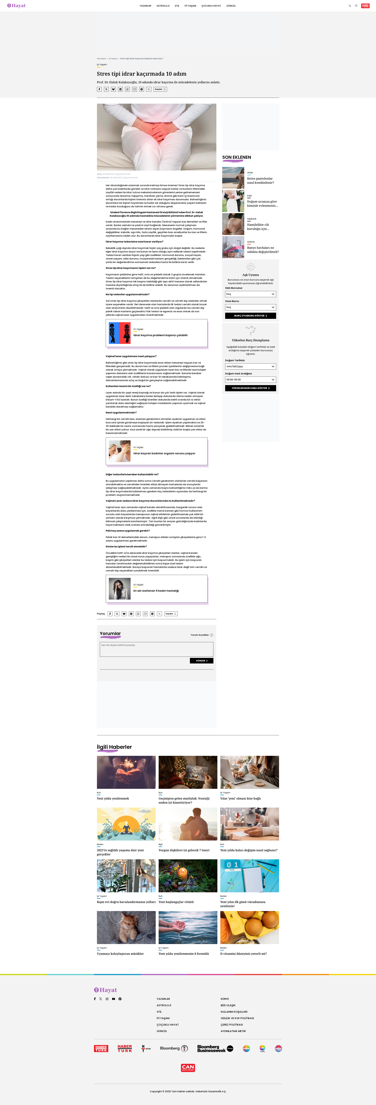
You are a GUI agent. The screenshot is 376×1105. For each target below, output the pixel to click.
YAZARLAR (163, 999)
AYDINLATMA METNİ (233, 1031)
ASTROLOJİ (164, 1005)
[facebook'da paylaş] (99, 89)
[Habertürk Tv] (125, 1048)
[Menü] (356, 6)
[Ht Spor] (146, 1048)
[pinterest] (120, 999)
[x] (100, 999)
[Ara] (349, 6)
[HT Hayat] (188, 990)
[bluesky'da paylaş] (113, 89)
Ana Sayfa (101, 58)
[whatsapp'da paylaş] (127, 89)
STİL (159, 1012)
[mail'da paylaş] (134, 89)
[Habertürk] (101, 1048)
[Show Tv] (246, 1048)
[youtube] (113, 999)
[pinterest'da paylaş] (141, 89)
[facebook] (95, 999)
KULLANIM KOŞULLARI (234, 1012)
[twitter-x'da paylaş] (106, 89)
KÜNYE (225, 999)
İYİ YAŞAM (163, 1018)
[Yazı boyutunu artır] (148, 89)
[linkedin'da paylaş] (120, 89)
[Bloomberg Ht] (174, 1048)
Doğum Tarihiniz (235, 360)
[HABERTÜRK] (365, 6)
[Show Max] (278, 1048)
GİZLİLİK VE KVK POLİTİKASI (237, 1018)
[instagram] (107, 999)
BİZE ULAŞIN (228, 1005)
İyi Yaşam (113, 58)
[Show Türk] (262, 1048)
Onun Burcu (232, 301)
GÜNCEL (162, 1031)
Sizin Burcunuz (233, 288)
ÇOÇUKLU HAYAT (168, 1024)
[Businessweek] (215, 1048)
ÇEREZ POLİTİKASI (232, 1024)
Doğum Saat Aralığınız (238, 373)
